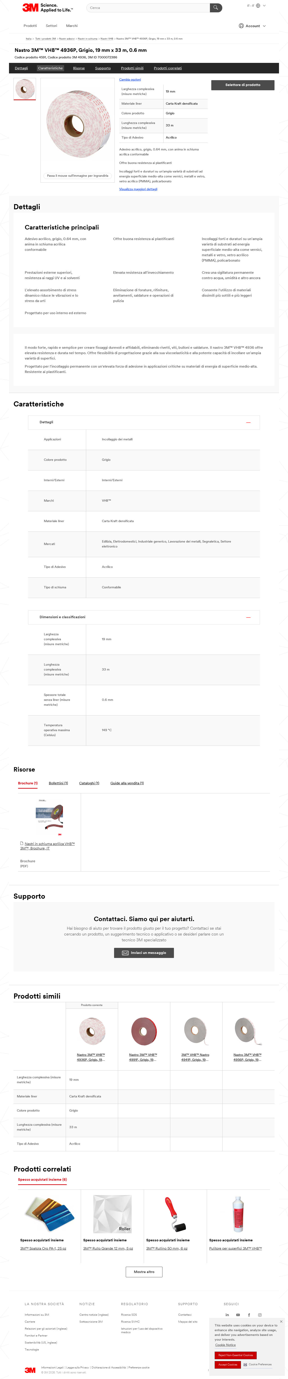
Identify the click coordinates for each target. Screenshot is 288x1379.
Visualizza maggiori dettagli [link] (138, 189)
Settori (51, 26)
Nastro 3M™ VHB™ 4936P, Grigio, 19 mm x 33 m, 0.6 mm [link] (91, 1058)
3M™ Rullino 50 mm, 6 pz (166, 1249)
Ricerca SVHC (130, 1321)
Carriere (30, 1321)
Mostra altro (144, 1272)
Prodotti (30, 26)
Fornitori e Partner (36, 1335)
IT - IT (251, 6)
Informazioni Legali (52, 1367)
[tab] (28, 784)
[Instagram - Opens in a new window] (259, 1315)
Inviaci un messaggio (148, 953)
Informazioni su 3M (37, 1314)
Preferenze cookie (138, 1367)
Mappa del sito (187, 1321)
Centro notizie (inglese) (94, 1314)
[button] (257, 1364)
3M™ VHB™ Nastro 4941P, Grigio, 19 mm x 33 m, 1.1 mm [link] (195, 1058)
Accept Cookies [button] (227, 1365)
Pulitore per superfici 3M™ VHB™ (235, 1249)
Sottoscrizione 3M (91, 1321)
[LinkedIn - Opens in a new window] (227, 1315)
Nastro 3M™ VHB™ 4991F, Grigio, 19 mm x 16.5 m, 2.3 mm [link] (143, 1058)
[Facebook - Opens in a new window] (249, 1315)
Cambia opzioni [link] (130, 80)
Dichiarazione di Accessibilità (109, 1367)
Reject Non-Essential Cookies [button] (235, 1355)
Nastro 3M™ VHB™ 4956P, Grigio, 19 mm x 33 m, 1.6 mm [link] (248, 1058)
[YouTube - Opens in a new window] (238, 1315)
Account (253, 26)
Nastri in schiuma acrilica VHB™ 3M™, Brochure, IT (47, 846)
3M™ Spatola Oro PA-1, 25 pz (43, 1249)
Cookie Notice (225, 1345)
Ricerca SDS (129, 1314)
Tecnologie (32, 1349)
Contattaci (185, 1314)
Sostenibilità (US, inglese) (41, 1342)
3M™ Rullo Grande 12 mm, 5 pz (108, 1249)
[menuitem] (21, 68)
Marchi (72, 26)
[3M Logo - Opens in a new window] (48, 7)
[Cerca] (216, 7)
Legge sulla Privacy (77, 1367)
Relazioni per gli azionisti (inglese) (46, 1328)
